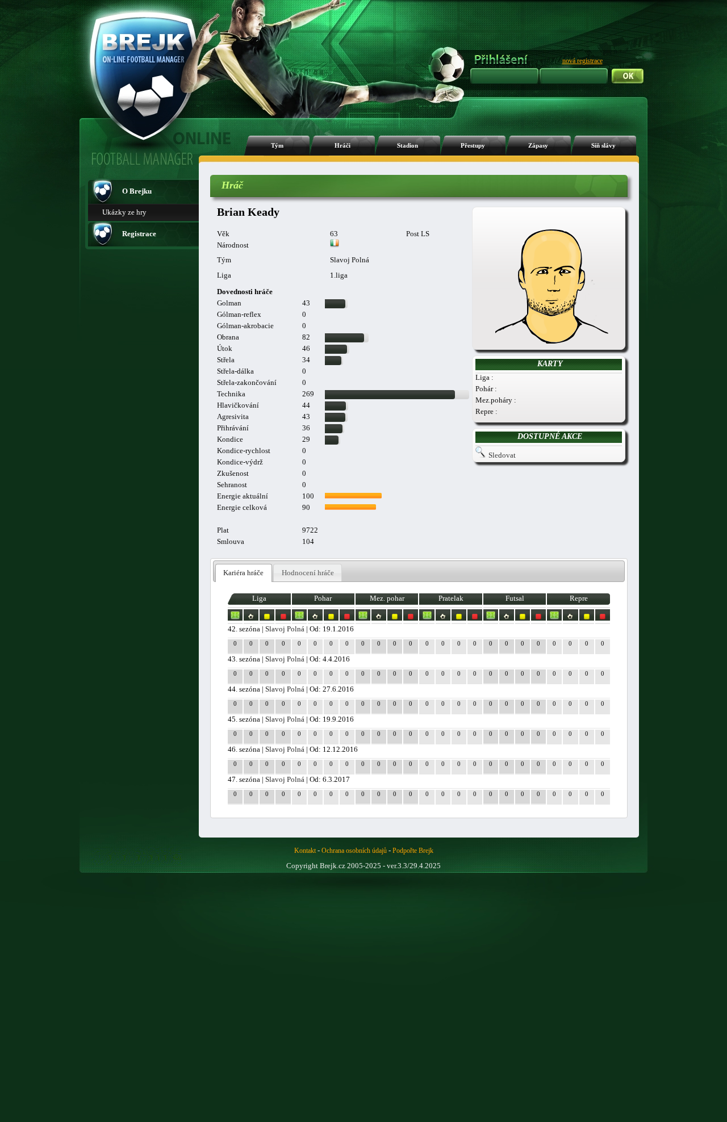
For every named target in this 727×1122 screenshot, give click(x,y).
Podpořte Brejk (412, 851)
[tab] (243, 573)
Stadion (407, 146)
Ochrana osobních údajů (354, 851)
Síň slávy (603, 146)
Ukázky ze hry (124, 212)
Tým (277, 146)
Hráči (342, 146)
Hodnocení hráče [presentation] (308, 572)
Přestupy (473, 146)
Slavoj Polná (284, 629)
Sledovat (502, 455)
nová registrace (582, 61)
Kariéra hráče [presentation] (243, 572)
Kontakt (305, 851)
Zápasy (538, 146)
